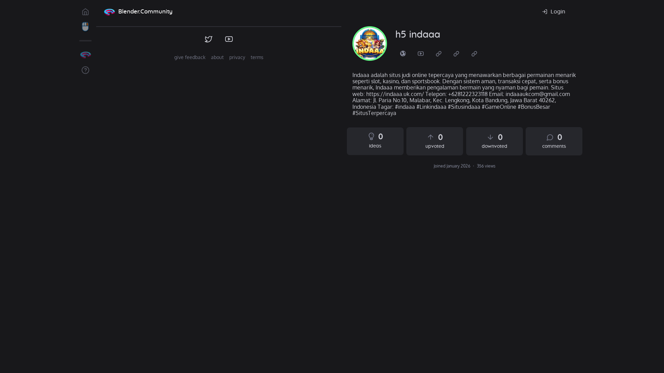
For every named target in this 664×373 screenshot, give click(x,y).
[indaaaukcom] (369, 43)
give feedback (189, 57)
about (217, 57)
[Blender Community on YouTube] (229, 39)
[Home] (109, 12)
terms (257, 57)
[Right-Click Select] (85, 27)
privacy (237, 57)
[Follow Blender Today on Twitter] (209, 39)
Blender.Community (145, 12)
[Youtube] (420, 53)
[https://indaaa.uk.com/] (403, 53)
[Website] (438, 53)
